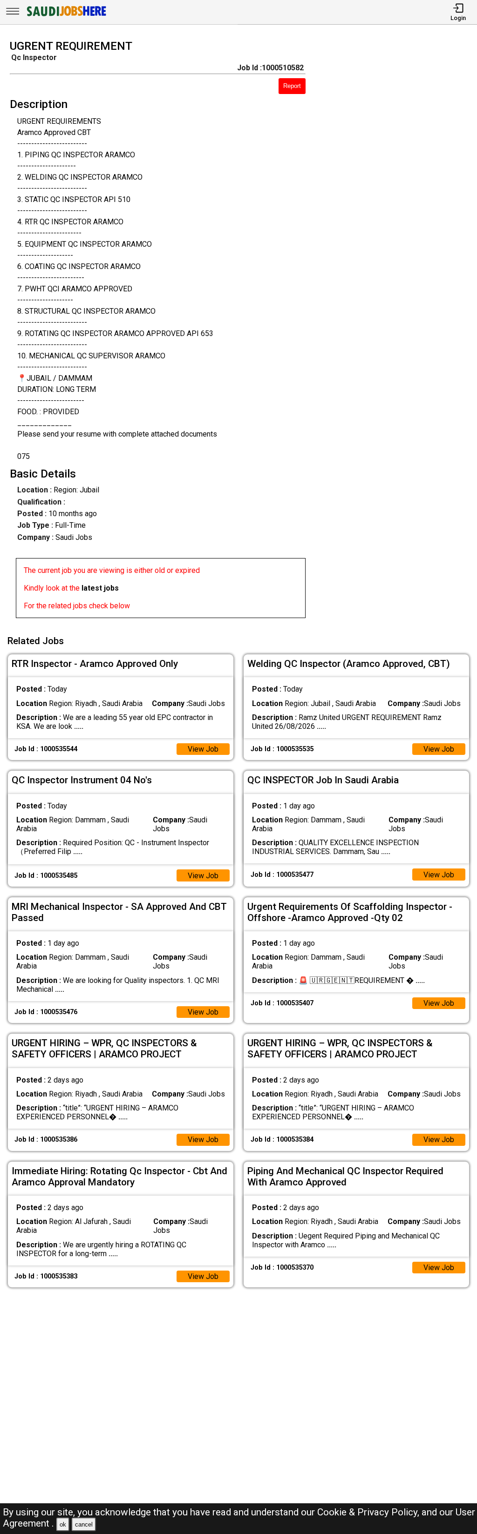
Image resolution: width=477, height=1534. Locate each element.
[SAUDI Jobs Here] (66, 16)
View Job (203, 749)
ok (63, 1524)
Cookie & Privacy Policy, (369, 1512)
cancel (84, 1524)
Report (292, 85)
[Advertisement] (397, 332)
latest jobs (100, 588)
